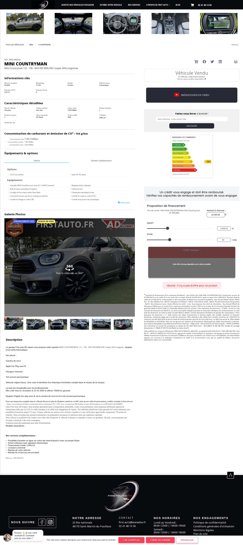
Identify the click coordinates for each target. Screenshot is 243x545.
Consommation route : (16, 145)
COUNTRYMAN (44, 44)
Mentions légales (203, 530)
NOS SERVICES (134, 5)
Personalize (187, 540)
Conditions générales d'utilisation (213, 526)
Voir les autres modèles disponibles (190, 79)
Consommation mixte (17, 139)
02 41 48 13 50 (205, 5)
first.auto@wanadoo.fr (132, 522)
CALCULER (191, 126)
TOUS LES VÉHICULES (15, 44)
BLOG (178, 5)
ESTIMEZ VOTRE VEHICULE (111, 5)
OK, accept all (132, 540)
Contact (126, 517)
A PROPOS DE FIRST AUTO (158, 5)
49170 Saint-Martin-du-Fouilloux (91, 526)
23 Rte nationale (82, 522)
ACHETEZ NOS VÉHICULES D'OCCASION (77, 5)
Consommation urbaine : (16, 142)
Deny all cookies (161, 540)
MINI (31, 44)
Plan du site (200, 533)
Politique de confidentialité (209, 522)
